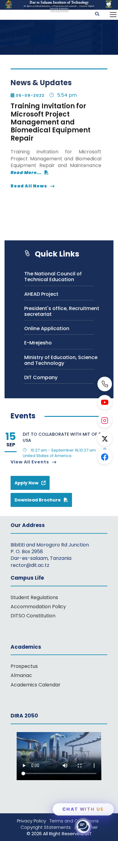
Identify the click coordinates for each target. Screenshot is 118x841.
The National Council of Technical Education (53, 276)
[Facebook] (104, 457)
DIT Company (40, 377)
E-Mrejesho (38, 342)
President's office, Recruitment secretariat (61, 311)
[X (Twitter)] (104, 438)
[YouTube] (104, 402)
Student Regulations (34, 597)
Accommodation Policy (38, 606)
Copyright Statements (47, 827)
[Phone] (104, 384)
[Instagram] (104, 420)
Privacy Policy (33, 821)
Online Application (46, 328)
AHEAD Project (41, 294)
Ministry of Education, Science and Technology (60, 360)
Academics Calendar (36, 684)
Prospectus (24, 666)
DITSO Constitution (33, 615)
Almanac (21, 675)
